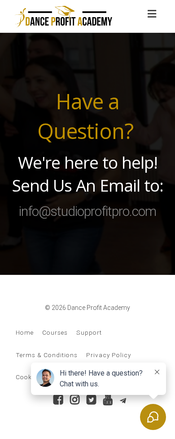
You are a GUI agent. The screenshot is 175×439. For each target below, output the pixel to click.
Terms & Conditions (47, 354)
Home (25, 332)
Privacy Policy (108, 354)
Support (89, 332)
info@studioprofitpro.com (87, 211)
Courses (55, 332)
